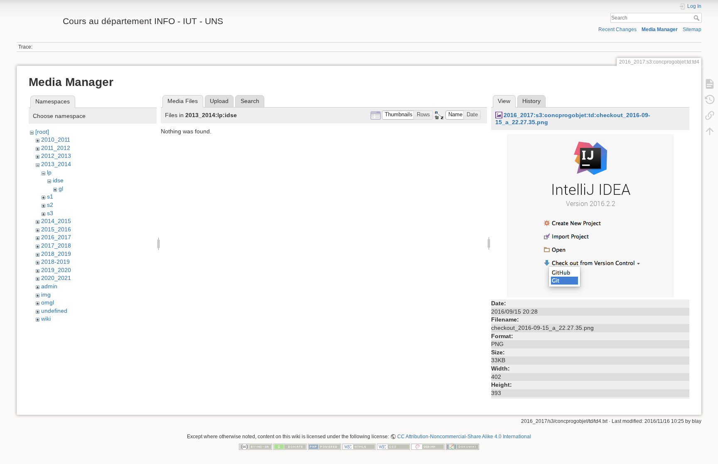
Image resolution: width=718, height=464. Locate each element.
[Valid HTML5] (359, 446)
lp (49, 172)
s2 (50, 204)
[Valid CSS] (393, 446)
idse (58, 180)
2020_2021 (56, 278)
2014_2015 (56, 221)
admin (49, 286)
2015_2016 (56, 229)
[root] (42, 131)
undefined (54, 310)
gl (61, 188)
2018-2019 (55, 261)
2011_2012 (55, 148)
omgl (47, 302)
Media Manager (660, 29)
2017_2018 (56, 245)
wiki (46, 318)
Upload (219, 101)
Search (697, 18)
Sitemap (692, 29)
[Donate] (290, 446)
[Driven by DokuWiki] (462, 446)
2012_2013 (56, 155)
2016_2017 (56, 237)
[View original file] (590, 215)
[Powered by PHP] (324, 446)
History (531, 101)
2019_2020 (56, 270)
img (46, 294)
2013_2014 (56, 164)
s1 (50, 196)
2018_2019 (56, 253)
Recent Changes (617, 29)
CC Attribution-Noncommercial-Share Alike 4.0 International (464, 436)
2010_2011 (55, 139)
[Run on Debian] (428, 446)
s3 (50, 213)
